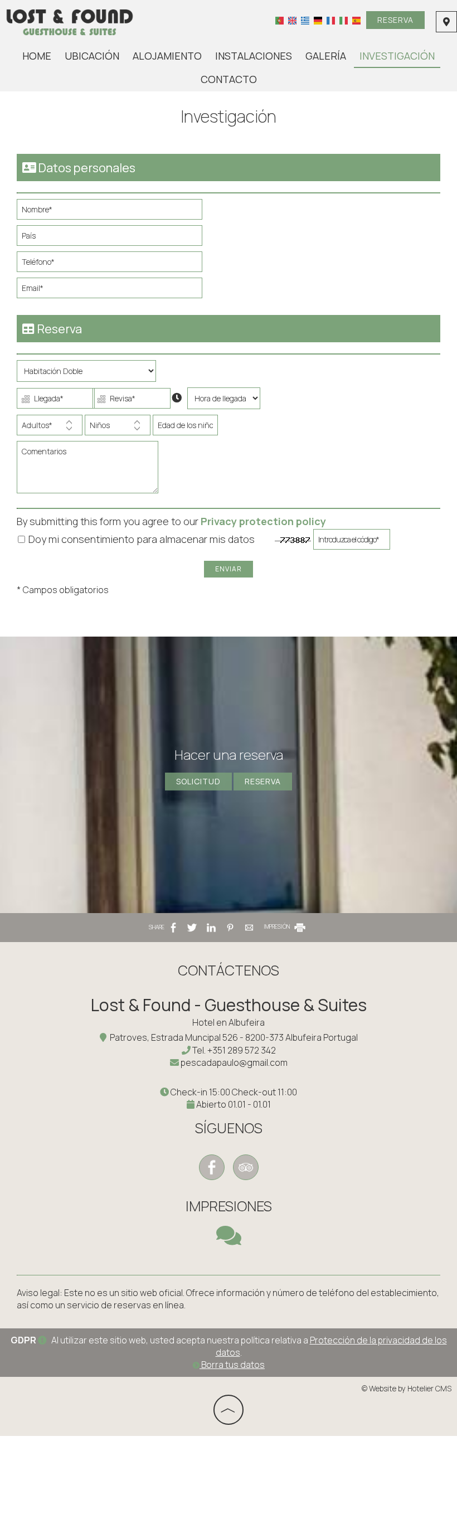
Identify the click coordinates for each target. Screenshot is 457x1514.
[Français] (331, 20)
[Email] (114, 291)
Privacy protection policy (263, 521)
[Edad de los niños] (183, 428)
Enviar (228, 569)
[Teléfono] (114, 264)
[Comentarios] (90, 471)
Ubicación (92, 55)
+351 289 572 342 (241, 1050)
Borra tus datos (232, 1364)
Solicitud (198, 781)
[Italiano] (343, 20)
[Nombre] (114, 212)
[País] (114, 238)
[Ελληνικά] (305, 20)
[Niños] (117, 428)
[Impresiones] (229, 1240)
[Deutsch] (318, 20)
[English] (292, 20)
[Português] (279, 20)
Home (36, 55)
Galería (325, 55)
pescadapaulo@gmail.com (234, 1062)
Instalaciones (253, 55)
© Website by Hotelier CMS (406, 1389)
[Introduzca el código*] (351, 542)
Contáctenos (228, 970)
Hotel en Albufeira (228, 1022)
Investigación (397, 55)
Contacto (229, 79)
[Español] (356, 20)
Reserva (395, 19)
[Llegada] (53, 401)
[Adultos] (49, 428)
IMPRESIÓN (277, 926)
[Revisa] (129, 401)
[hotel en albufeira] (70, 21)
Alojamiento (167, 55)
